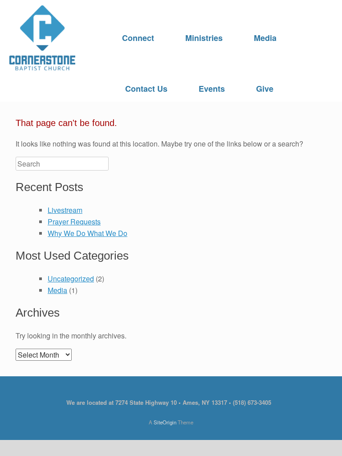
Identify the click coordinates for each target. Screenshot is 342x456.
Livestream (65, 210)
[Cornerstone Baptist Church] (42, 38)
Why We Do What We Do (87, 233)
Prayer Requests (74, 221)
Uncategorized (71, 278)
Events (212, 88)
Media (265, 38)
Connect (138, 38)
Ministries (204, 38)
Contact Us (146, 88)
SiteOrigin (165, 422)
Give (264, 88)
